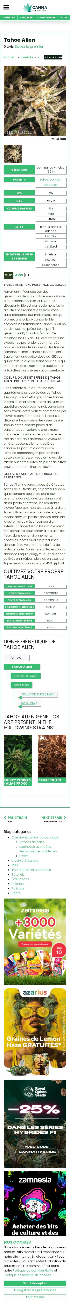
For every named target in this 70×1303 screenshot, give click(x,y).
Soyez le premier (29, 46)
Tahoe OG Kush (50, 179)
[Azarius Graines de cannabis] (35, 1032)
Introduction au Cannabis (31, 870)
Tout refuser (35, 1297)
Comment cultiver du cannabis (35, 837)
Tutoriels (18, 874)
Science (18, 884)
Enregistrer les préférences (35, 1290)
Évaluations (20, 879)
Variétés (27, 57)
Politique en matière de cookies (27, 1275)
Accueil (9, 57)
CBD (15, 865)
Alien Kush (51, 185)
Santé (16, 893)
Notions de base (31, 842)
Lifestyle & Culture (25, 860)
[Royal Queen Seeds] (35, 1123)
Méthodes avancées (35, 846)
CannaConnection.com (35, 7)
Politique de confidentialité (33, 1270)
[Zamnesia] (35, 941)
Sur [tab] (8, 275)
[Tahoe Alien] (35, 100)
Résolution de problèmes (38, 851)
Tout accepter (35, 1283)
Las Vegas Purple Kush (37, 694)
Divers (23, 856)
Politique (18, 888)
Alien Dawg (29, 703)
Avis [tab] (22, 275)
